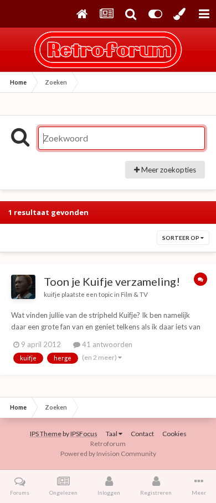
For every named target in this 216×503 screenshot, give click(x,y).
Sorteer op (181, 237)
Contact (142, 433)
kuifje (52, 294)
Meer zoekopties (168, 169)
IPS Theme (45, 433)
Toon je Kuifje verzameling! (112, 281)
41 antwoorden (106, 344)
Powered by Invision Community (108, 453)
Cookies (174, 433)
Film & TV (134, 294)
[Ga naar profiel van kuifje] (23, 287)
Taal (112, 433)
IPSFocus (83, 433)
